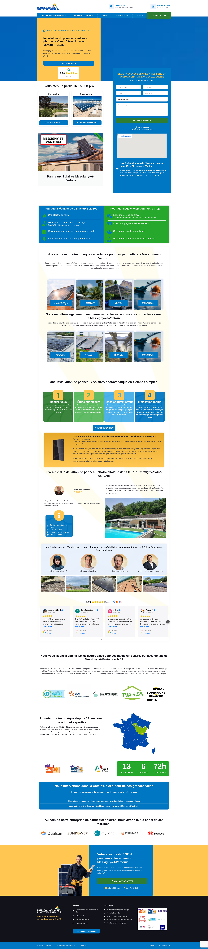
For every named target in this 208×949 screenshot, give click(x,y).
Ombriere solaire (89, 355)
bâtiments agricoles (118, 355)
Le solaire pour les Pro (82, 15)
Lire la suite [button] (47, 626)
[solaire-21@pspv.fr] (153, 6)
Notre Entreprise (122, 15)
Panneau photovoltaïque (61, 303)
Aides (138, 15)
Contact (105, 15)
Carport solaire (118, 303)
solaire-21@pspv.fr (164, 5)
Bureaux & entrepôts (60, 355)
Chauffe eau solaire (89, 303)
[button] (40, 621)
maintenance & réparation (148, 303)
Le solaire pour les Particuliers (52, 15)
